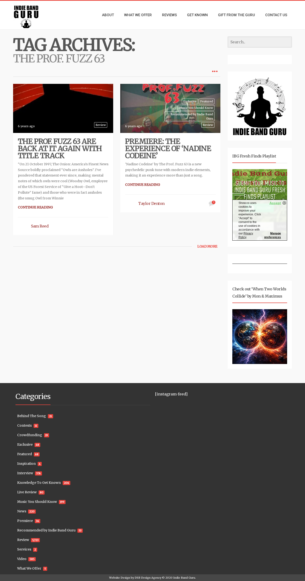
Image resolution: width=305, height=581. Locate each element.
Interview (25, 473)
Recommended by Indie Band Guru (192, 116)
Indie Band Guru (184, 577)
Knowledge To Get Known (39, 482)
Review (101, 125)
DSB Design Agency (148, 577)
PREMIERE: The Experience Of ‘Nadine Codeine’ (168, 148)
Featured (206, 101)
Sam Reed (39, 226)
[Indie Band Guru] (33, 15)
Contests (24, 425)
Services (24, 549)
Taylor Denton (151, 203)
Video (21, 559)
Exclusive (190, 101)
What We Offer (29, 568)
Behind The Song (31, 416)
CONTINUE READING (35, 207)
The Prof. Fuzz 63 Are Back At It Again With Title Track (60, 148)
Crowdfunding (29, 435)
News (21, 511)
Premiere (25, 521)
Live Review (27, 492)
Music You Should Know (196, 108)
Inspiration (26, 463)
